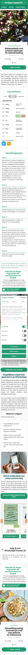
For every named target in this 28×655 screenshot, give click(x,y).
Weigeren (14, 356)
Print (15, 62)
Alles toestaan (14, 346)
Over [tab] (23, 301)
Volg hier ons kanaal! (14, 370)
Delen (21, 59)
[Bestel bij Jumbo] (9, 144)
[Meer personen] (15, 96)
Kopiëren (9, 59)
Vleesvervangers (20, 7)
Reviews (11, 7)
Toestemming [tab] (5, 301)
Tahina (18, 116)
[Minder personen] (9, 96)
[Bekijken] (10, 521)
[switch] (24, 331)
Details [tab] (14, 301)
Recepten (4, 7)
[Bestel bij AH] (4, 144)
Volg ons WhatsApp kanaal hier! (14, 496)
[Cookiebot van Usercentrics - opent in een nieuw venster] (20, 298)
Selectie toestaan (14, 351)
